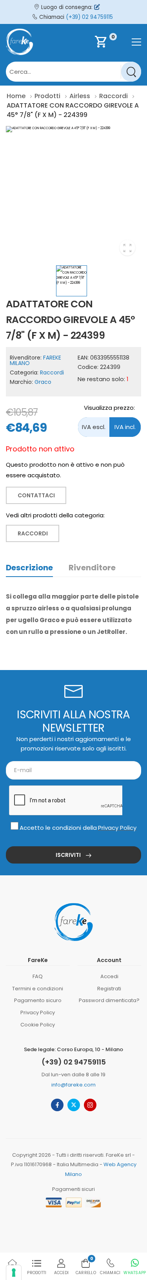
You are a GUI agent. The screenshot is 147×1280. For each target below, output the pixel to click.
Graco (42, 382)
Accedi (109, 976)
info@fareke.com (73, 1084)
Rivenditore (92, 567)
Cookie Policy (37, 1024)
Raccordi (52, 372)
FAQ (38, 976)
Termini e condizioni (37, 988)
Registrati (109, 988)
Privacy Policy (117, 828)
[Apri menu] (136, 42)
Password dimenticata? (109, 1000)
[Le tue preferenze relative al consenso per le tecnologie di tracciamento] (13, 1272)
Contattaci (36, 495)
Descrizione (29, 567)
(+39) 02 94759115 (89, 17)
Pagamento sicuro (38, 1000)
